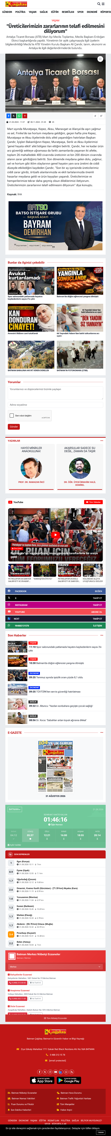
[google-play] (69, 1080)
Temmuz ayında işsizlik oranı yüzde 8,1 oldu (56, 677)
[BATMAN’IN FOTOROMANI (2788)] (80, 354)
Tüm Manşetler (67, 1104)
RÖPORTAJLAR (59, 1124)
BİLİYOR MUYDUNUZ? (91, 1120)
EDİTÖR (80, 482)
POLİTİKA (20, 12)
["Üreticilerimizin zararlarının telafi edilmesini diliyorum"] (55, 83)
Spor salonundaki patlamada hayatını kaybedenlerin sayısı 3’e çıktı (25, 297)
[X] (44, 1072)
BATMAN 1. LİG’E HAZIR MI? (79, 448)
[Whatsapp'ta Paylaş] (19, 115)
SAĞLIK (44, 12)
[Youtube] (55, 1072)
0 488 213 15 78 (57, 1055)
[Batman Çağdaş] (16, 4)
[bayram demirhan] (55, 225)
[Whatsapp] (66, 1072)
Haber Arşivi (66, 1110)
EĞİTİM (54, 12)
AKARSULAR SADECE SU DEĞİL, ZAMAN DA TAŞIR (31, 449)
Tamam (101, 1132)
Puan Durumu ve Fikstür (22, 1104)
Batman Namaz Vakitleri (23, 1098)
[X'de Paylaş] (13, 115)
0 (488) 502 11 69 (19, 999)
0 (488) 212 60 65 (19, 983)
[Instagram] (50, 1072)
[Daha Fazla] (24, 115)
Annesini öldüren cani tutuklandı (23, 333)
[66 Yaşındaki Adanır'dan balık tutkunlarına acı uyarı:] (80, 317)
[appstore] (42, 1080)
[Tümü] (101, 635)
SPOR (80, 12)
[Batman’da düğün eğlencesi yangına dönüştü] (80, 280)
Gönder (14, 426)
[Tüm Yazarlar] (101, 440)
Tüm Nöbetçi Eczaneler (57, 1018)
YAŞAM (32, 12)
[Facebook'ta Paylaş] (9, 115)
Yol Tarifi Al (36, 983)
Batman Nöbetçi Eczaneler (24, 1093)
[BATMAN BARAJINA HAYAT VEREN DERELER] (31, 354)
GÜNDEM (7, 12)
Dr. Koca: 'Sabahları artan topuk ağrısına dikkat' (57, 720)
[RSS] (71, 1072)
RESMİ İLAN (68, 12)
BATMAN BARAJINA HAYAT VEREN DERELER (28, 370)
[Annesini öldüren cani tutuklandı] (31, 317)
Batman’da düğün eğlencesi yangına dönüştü (77, 296)
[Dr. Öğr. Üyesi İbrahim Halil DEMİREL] (31, 467)
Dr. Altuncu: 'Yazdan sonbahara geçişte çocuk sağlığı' (61, 705)
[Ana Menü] (103, 4)
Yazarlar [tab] (14, 440)
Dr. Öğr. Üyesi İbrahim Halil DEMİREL (31, 483)
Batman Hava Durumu (71, 1093)
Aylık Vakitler (15, 845)
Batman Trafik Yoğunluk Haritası (75, 1098)
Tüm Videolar (95, 502)
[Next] (61, 1072)
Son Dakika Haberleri (21, 1110)
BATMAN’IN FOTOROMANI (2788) (72, 370)
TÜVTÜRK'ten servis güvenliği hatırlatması (55, 691)
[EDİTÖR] (80, 467)
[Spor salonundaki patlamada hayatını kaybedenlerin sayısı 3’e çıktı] (31, 280)
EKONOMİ (92, 12)
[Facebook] (39, 1072)
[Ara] (98, 4)
